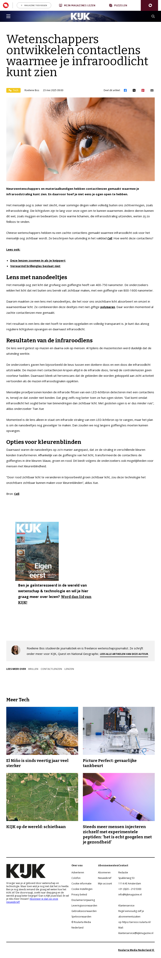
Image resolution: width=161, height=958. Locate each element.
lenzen (69, 669)
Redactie (123, 872)
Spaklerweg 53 (126, 878)
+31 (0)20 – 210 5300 (129, 889)
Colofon (75, 878)
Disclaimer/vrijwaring (83, 900)
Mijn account (105, 883)
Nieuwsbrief (104, 878)
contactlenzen (51, 669)
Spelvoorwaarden (81, 916)
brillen (33, 669)
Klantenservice (126, 905)
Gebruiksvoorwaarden (84, 911)
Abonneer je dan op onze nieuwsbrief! (32, 900)
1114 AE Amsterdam (129, 883)
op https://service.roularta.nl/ (134, 922)
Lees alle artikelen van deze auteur (124, 654)
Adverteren (77, 872)
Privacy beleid (79, 894)
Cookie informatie (81, 883)
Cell (109, 238)
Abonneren (104, 872)
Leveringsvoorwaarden (84, 905)
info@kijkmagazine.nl (130, 894)
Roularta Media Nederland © (136, 950)
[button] (149, 5)
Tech (15, 90)
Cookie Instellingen (81, 889)
